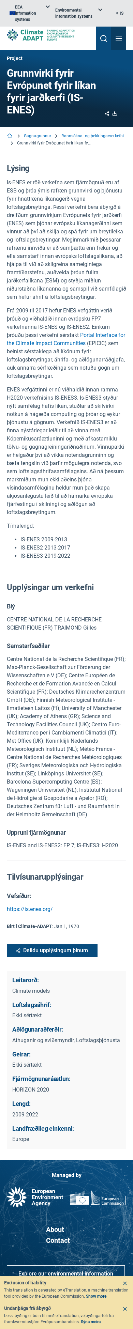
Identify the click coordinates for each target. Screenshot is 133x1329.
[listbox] (30, 13)
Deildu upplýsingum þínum (55, 950)
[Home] (10, 136)
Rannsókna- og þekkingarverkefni (92, 136)
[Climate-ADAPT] (49, 35)
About (55, 1229)
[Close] (125, 1283)
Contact (58, 1240)
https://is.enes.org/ (30, 909)
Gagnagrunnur (37, 136)
